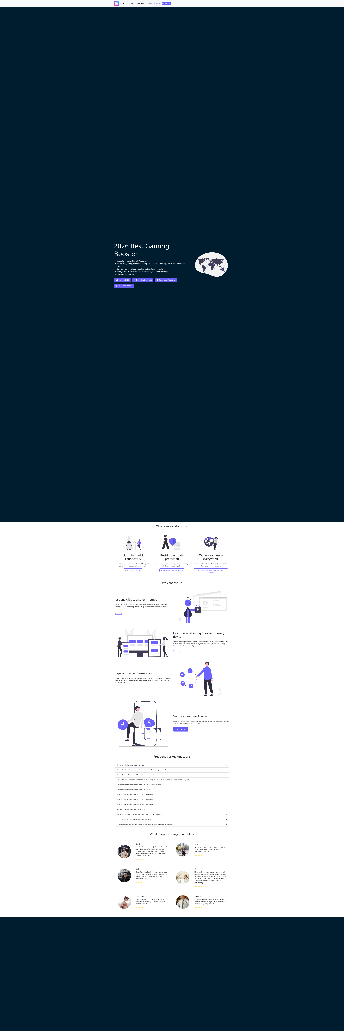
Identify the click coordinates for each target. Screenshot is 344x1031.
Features (144, 3)
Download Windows (167, 280)
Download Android (144, 280)
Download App (181, 729)
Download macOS (125, 285)
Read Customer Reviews (133, 570)
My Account (166, 3)
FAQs (150, 3)
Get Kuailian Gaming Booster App (172, 570)
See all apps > (177, 651)
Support (137, 3)
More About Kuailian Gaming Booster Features (211, 571)
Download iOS (123, 280)
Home (122, 3)
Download (157, 3)
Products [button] (129, 3)
